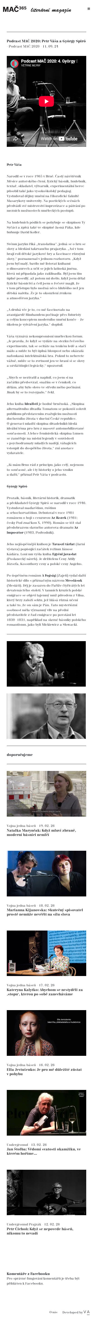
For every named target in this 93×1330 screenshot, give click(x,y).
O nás (53, 1312)
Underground (18, 1145)
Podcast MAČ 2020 (24, 46)
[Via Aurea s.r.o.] (87, 1312)
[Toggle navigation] (89, 9)
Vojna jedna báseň (22, 826)
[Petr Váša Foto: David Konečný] (46, 664)
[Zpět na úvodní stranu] (38, 9)
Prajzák (35, 1224)
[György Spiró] (46, 716)
